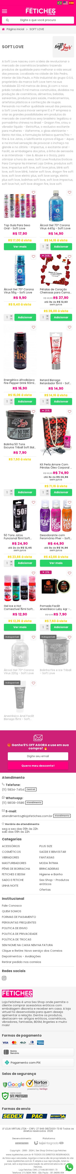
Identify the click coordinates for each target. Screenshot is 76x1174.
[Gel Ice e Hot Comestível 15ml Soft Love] (20, 600)
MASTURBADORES (14, 863)
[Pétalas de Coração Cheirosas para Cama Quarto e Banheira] (56, 287)
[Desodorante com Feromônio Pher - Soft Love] (56, 533)
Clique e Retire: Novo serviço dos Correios (32, 951)
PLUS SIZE (45, 846)
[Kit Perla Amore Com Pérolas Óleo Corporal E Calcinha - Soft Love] (56, 452)
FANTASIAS (46, 857)
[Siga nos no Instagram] (4, 978)
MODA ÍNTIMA (48, 863)
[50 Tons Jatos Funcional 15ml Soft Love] (20, 533)
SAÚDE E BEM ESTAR (52, 852)
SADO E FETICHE (13, 880)
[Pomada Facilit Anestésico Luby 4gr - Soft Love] (56, 600)
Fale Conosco (12, 905)
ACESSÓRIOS (11, 846)
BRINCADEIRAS (49, 869)
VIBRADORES (10, 857)
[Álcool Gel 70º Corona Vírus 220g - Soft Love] (20, 656)
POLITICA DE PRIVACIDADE (19, 934)
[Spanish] (71, 3)
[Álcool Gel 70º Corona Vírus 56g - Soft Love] (20, 287)
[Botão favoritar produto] (33, 192)
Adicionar (61, 247)
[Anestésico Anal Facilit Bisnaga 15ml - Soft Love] (20, 701)
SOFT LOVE (37, 29)
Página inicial (15, 29)
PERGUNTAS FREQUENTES (19, 922)
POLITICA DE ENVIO (14, 928)
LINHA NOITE (10, 885)
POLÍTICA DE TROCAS (16, 939)
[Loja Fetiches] (40, 11)
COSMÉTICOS (11, 852)
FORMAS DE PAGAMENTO (19, 917)
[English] (65, 3)
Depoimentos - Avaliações (21, 956)
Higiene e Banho (51, 874)
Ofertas (45, 890)
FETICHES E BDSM (13, 874)
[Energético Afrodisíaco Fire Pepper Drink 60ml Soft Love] (20, 365)
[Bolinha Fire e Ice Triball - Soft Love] (56, 656)
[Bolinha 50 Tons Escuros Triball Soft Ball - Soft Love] (20, 452)
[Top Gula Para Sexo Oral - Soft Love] (20, 220)
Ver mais (20, 247)
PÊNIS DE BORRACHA (16, 869)
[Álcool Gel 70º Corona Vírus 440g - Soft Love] (56, 220)
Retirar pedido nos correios (21, 962)
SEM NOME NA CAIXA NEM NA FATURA (27, 945)
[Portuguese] (59, 3)
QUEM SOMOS (11, 911)
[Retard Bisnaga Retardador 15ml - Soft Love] (56, 365)
